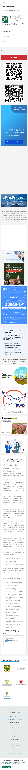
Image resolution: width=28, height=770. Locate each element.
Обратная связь (6, 2)
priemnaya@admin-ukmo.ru (15, 719)
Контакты (14, 736)
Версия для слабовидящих (8, 6)
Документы (14, 725)
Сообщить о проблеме (14, 142)
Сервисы (13, 2)
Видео (14, 732)
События (14, 730)
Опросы (14, 747)
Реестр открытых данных (13, 634)
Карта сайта (6, 41)
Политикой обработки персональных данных (13, 762)
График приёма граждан (14, 745)
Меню (15, 57)
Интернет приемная (14, 743)
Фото (14, 734)
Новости (14, 728)
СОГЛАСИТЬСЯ (6, 767)
